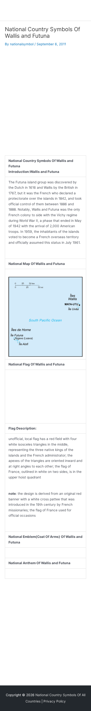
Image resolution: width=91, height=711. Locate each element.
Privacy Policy (54, 701)
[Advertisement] (45, 99)
